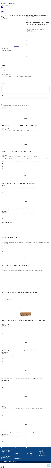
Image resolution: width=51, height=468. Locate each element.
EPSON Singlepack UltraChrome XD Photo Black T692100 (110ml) (20, 126)
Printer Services (17, 453)
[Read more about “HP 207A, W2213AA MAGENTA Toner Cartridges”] (2, 275)
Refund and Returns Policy (31, 451)
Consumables (16, 451)
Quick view (2, 137)
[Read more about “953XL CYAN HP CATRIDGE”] (2, 415)
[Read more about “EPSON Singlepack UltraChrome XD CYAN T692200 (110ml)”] (2, 218)
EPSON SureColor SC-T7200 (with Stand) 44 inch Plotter (17, 151)
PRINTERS (3, 154)
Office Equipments (17, 458)
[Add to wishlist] (2, 132)
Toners (8, 267)
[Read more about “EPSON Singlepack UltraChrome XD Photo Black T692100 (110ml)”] (2, 135)
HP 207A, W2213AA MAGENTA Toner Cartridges (14, 265)
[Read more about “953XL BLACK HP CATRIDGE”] (2, 248)
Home (27, 15)
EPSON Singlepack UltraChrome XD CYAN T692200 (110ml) (18, 209)
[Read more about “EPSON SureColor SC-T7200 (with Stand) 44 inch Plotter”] (2, 166)
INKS (35, 15)
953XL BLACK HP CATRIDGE (9, 237)
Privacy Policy (29, 450)
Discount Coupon (30, 455)
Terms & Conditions (30, 453)
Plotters (14, 154)
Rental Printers (17, 455)
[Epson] (29, 41)
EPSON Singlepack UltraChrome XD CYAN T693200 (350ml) (18, 183)
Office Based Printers (9, 154)
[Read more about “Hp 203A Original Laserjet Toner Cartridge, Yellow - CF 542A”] (2, 361)
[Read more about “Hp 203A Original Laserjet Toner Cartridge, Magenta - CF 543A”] (2, 303)
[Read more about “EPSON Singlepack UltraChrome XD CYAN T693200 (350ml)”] (2, 192)
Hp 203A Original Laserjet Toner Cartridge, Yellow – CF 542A (18, 350)
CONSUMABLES (31, 15)
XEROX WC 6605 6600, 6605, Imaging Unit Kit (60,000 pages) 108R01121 (21, 378)
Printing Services (17, 456)
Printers (15, 450)
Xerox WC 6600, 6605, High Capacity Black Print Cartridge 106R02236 (21, 432)
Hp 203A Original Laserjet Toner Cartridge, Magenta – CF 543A (19, 292)
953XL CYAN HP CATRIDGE (9, 404)
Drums (8, 324)
